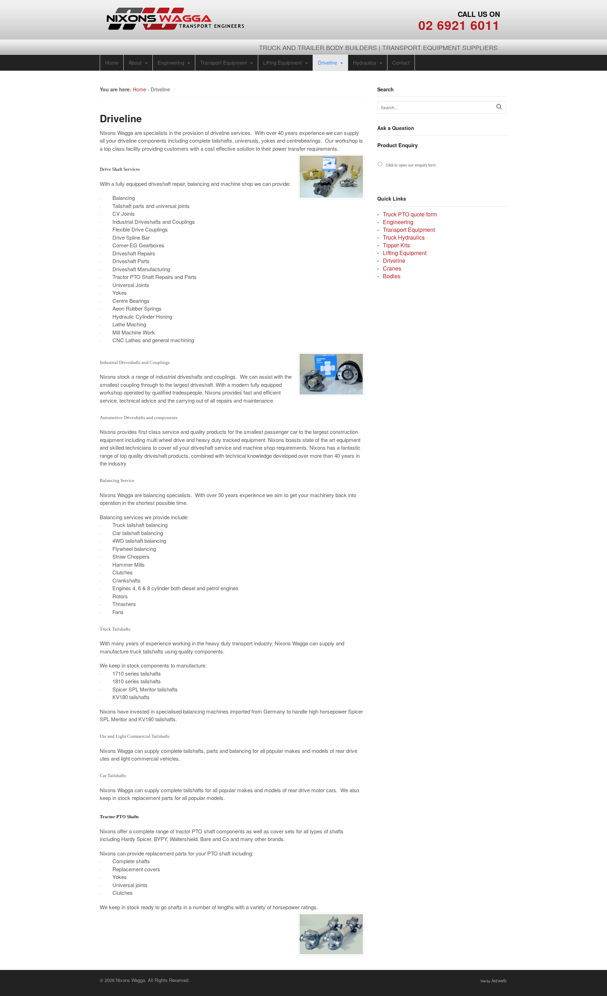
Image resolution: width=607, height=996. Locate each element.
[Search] (499, 106)
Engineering (171, 62)
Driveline (327, 62)
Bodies (391, 276)
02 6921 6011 (459, 24)
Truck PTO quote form (410, 214)
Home (111, 62)
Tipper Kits (396, 245)
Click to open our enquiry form (411, 165)
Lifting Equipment (282, 62)
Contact (401, 62)
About (135, 62)
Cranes (392, 268)
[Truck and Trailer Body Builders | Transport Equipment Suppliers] (175, 26)
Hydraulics (364, 62)
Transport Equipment (223, 62)
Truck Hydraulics (404, 237)
